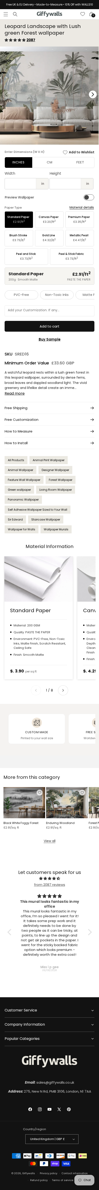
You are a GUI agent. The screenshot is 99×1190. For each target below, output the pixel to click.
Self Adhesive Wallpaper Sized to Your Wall (37, 510)
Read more (15, 393)
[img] (49, 878)
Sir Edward (15, 519)
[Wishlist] (82, 14)
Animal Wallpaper (20, 470)
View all (49, 841)
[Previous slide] (36, 690)
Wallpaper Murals (56, 529)
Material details (82, 207)
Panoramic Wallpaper (23, 499)
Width (10, 173)
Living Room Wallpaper (55, 490)
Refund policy (39, 1180)
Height (55, 173)
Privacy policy (48, 1173)
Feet (80, 162)
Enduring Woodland (60, 823)
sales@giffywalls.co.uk (49, 1082)
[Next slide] (63, 690)
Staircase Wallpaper (45, 519)
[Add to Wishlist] (39, 792)
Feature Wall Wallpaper (24, 480)
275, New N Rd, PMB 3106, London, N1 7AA (49, 1091)
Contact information (74, 1173)
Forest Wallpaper (60, 480)
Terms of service (62, 1180)
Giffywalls (28, 1173)
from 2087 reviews (49, 884)
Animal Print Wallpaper (48, 460)
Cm (49, 162)
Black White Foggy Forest (20, 823)
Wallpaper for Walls (21, 529)
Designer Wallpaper (55, 470)
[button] (6, 14)
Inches (18, 162)
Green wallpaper (19, 490)
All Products (16, 460)
